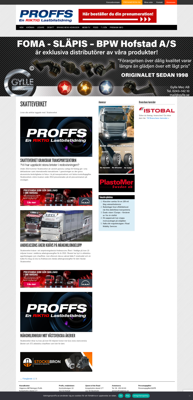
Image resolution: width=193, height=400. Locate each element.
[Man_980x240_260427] (56, 197)
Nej (127, 395)
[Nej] (189, 395)
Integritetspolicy (141, 395)
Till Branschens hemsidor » (158, 118)
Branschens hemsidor (68, 27)
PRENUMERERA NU (132, 2)
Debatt (50, 27)
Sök (105, 27)
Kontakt (159, 2)
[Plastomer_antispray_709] (117, 183)
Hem (21, 27)
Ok (121, 395)
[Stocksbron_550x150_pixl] (56, 362)
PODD (95, 27)
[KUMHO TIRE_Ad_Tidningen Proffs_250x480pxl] (116, 139)
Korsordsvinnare (113, 2)
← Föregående (26, 379)
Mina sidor (148, 2)
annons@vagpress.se (120, 391)
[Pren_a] (117, 16)
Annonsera (170, 2)
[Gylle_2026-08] (96, 70)
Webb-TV (86, 27)
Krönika (30, 27)
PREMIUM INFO (116, 27)
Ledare (40, 27)
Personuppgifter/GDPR (147, 388)
